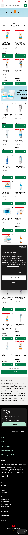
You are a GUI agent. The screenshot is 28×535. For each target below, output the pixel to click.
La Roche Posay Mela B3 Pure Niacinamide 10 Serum (20, 298)
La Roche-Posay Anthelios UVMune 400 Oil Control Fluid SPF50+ (20, 354)
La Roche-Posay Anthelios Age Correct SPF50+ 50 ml (7, 72)
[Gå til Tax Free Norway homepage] (2, 1)
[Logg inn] (22, 1)
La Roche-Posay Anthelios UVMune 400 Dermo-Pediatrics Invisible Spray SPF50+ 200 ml (7, 327)
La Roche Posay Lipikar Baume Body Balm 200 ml (20, 167)
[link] (25, 5)
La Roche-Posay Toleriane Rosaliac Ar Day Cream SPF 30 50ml (20, 116)
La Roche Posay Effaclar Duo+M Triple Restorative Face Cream (20, 326)
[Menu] (2, 5)
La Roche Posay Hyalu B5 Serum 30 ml (20, 193)
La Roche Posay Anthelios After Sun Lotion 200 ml (19, 142)
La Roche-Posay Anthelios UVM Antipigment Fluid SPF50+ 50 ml (19, 220)
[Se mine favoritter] (25, 1)
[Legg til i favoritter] (12, 31)
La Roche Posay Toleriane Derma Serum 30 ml (7, 168)
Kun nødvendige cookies (14, 287)
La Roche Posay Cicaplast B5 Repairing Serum (7, 354)
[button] (13, 431)
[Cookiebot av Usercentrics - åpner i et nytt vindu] (19, 247)
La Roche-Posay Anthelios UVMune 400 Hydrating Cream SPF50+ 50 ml (20, 72)
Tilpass (13, 282)
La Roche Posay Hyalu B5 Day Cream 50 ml (7, 219)
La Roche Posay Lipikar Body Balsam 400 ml (7, 115)
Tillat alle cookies (14, 277)
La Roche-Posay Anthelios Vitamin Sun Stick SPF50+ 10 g (6, 194)
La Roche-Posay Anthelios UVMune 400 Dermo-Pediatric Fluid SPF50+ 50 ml (20, 44)
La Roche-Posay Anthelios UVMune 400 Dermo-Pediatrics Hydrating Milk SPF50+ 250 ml (7, 44)
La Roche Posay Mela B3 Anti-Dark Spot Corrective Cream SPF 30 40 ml (7, 299)
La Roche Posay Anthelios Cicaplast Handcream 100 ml (6, 142)
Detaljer (21, 272)
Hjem (2, 19)
